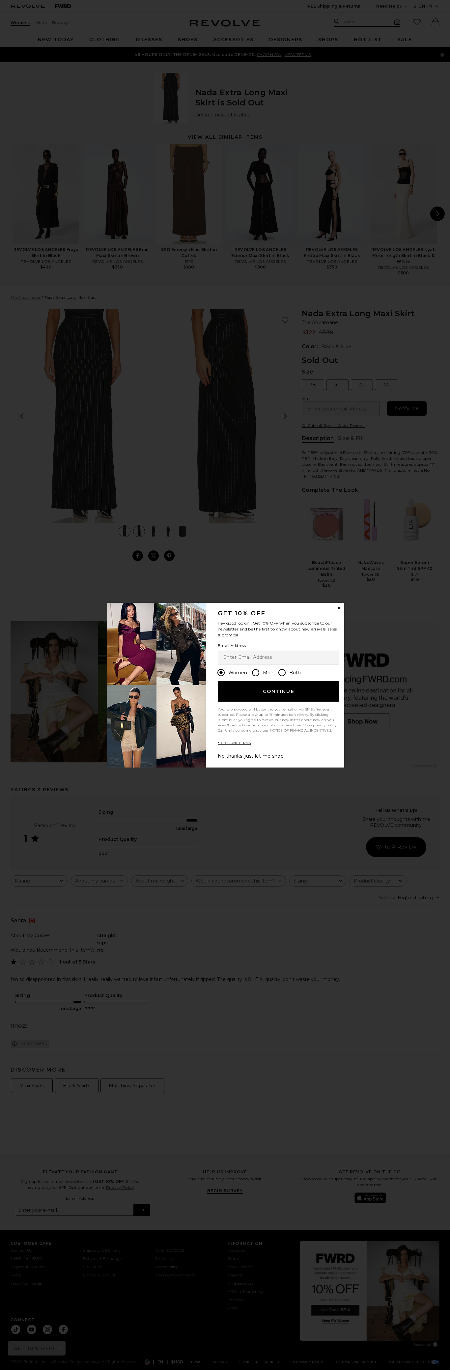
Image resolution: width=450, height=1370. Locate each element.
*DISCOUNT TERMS (234, 743)
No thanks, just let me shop (251, 756)
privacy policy (324, 725)
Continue (279, 691)
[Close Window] (339, 608)
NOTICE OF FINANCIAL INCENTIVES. (301, 730)
